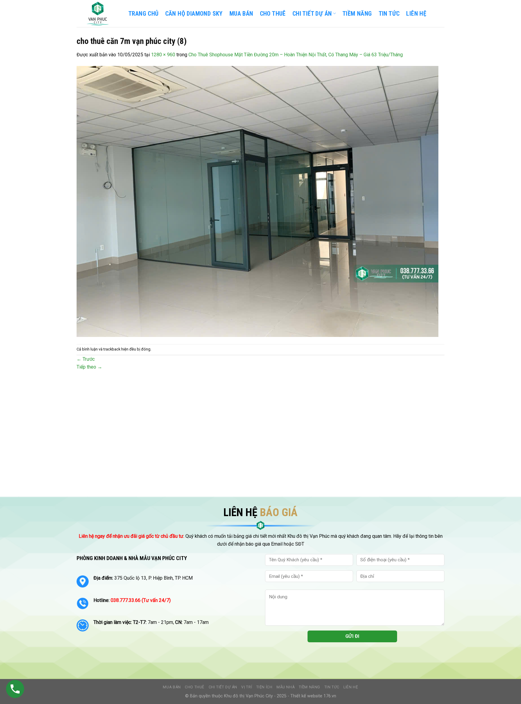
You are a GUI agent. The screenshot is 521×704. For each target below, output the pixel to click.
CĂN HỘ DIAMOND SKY (194, 13)
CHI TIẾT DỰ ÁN (312, 13)
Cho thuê (273, 13)
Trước (86, 359)
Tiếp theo (89, 367)
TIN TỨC (389, 13)
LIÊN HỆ (416, 13)
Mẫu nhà (285, 687)
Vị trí (246, 687)
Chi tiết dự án (223, 687)
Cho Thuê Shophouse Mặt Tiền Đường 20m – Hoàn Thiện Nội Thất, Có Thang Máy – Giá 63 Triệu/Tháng (295, 55)
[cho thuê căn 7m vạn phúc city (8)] (257, 201)
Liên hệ (350, 687)
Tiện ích (264, 687)
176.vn (330, 696)
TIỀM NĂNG (357, 13)
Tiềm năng (309, 687)
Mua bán (241, 13)
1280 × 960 (163, 55)
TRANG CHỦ (143, 13)
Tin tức (331, 687)
